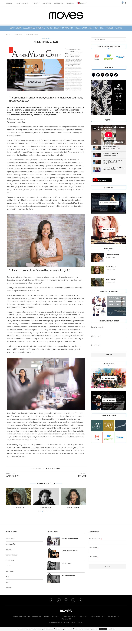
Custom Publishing (69, 616)
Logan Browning (112, 254)
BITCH (95, 28)
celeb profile (18, 34)
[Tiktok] (116, 75)
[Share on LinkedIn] (52, 468)
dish (7, 577)
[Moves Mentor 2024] (108, 378)
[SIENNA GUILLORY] (108, 230)
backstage (10, 571)
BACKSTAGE (87, 28)
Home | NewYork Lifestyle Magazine (27, 616)
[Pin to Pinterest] (50, 468)
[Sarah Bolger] (97, 270)
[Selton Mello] (18, 496)
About (46, 616)
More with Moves (22, 3)
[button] (8, 499)
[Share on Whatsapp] (54, 468)
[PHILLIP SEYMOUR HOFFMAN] (108, 203)
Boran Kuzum (45, 508)
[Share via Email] (59, 468)
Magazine (9, 3)
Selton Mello (18, 508)
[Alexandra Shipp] (53, 579)
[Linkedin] (107, 75)
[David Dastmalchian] (53, 554)
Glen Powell (66, 563)
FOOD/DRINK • (68, 28)
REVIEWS (118, 28)
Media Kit (83, 616)
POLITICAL (40, 28)
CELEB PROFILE (29, 28)
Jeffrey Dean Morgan (70, 538)
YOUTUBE (109, 28)
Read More (111, 629)
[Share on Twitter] (48, 468)
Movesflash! (66, 619)
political (9, 549)
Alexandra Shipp (68, 576)
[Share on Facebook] (46, 468)
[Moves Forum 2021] (108, 400)
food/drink (10, 560)
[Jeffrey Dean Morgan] (53, 541)
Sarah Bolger (111, 267)
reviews (9, 588)
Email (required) (97, 327)
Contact (35, 3)
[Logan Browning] (97, 257)
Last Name (95, 345)
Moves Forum (113, 616)
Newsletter (70, 3)
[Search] (125, 3)
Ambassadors (58, 3)
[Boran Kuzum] (46, 496)
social (8, 566)
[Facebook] (93, 75)
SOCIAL (77, 28)
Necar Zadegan (73, 508)
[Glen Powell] (53, 566)
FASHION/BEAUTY (53, 28)
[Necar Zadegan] (73, 496)
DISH (102, 28)
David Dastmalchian (69, 551)
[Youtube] (111, 75)
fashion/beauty (12, 555)
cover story (10, 539)
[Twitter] (98, 75)
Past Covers (47, 3)
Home (8, 34)
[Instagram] (102, 75)
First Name (95, 336)
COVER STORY (15, 28)
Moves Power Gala (97, 616)
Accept (102, 629)
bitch (7, 582)
